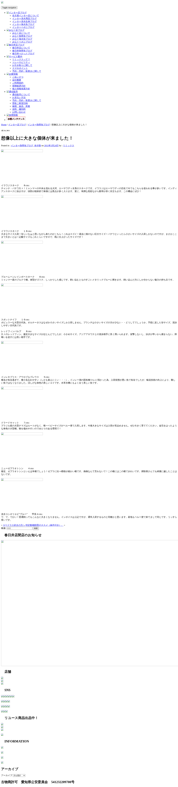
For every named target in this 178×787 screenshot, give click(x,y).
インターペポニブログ (23, 27)
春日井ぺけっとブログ (23, 53)
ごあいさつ (17, 77)
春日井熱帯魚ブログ (22, 50)
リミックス (68, 145)
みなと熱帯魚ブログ (22, 36)
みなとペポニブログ (22, 42)
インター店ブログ (17, 124)
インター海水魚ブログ (23, 24)
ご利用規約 (17, 83)
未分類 (37, 145)
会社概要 (16, 80)
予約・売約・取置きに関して (26, 71)
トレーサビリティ (21, 62)
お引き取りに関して (22, 65)
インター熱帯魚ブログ (39, 124)
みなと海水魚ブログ (22, 39)
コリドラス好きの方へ (14, 525)
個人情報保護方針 (21, 89)
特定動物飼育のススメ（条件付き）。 (44, 525)
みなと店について (21, 33)
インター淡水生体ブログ (24, 21)
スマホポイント (20, 68)
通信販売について (21, 94)
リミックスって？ (21, 59)
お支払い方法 (19, 97)
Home (4, 124)
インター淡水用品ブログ (24, 18)
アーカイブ (6, 775)
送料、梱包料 (19, 109)
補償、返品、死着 (21, 106)
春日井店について (21, 48)
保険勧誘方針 (19, 86)
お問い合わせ (19, 112)
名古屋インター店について (25, 15)
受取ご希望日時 (20, 103)
